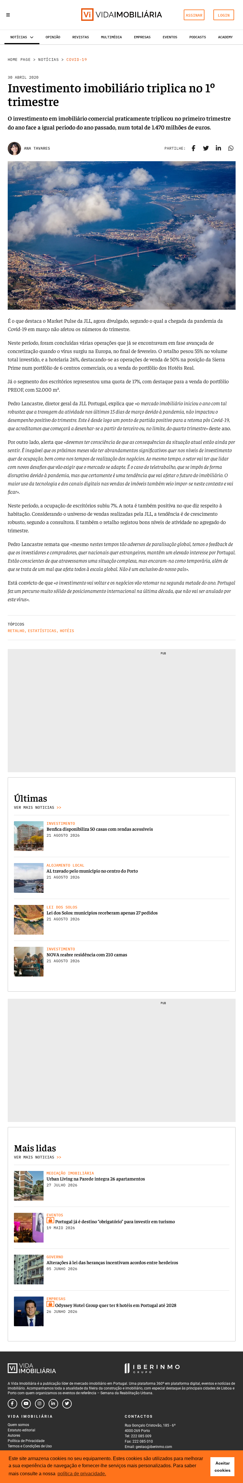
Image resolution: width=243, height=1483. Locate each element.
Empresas (142, 37)
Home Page (19, 59)
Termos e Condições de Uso (30, 1446)
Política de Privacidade (26, 1441)
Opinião (53, 37)
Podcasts (197, 37)
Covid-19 (76, 59)
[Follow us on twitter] (67, 1403)
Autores (14, 1435)
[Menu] (8, 15)
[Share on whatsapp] (231, 148)
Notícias (48, 59)
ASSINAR (194, 15)
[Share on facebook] (193, 148)
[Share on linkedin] (218, 148)
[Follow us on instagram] (39, 1403)
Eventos (170, 37)
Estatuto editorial (21, 1430)
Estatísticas (42, 630)
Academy (225, 37)
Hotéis (67, 630)
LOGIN (224, 15)
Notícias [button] (18, 37)
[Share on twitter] (206, 148)
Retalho (16, 630)
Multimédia (111, 37)
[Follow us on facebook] (12, 1403)
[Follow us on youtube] (26, 1403)
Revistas (80, 37)
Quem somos (18, 1425)
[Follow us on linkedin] (53, 1403)
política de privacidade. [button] (81, 1473)
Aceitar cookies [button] (223, 1467)
